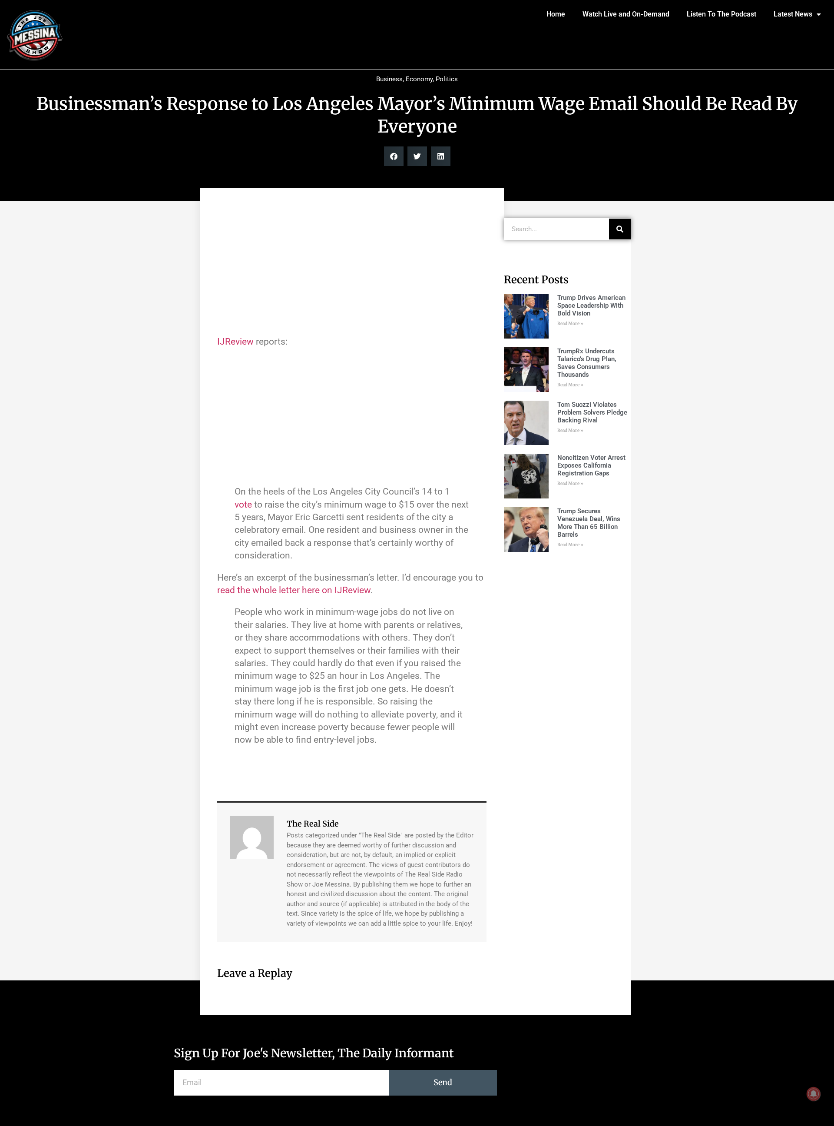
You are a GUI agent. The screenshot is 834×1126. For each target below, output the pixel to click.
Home (555, 14)
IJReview (236, 341)
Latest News (793, 14)
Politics (447, 79)
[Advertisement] (351, 266)
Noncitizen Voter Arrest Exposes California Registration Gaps (591, 465)
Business (389, 79)
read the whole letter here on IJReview (294, 590)
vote (243, 504)
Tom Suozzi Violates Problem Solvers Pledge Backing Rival (592, 412)
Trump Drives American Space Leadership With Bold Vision (591, 305)
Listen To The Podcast (721, 14)
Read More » (570, 323)
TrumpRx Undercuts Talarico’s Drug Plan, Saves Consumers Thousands (586, 363)
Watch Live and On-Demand (625, 14)
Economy (419, 79)
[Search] (620, 229)
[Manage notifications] (814, 1094)
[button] (394, 156)
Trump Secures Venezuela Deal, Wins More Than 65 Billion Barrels (588, 522)
